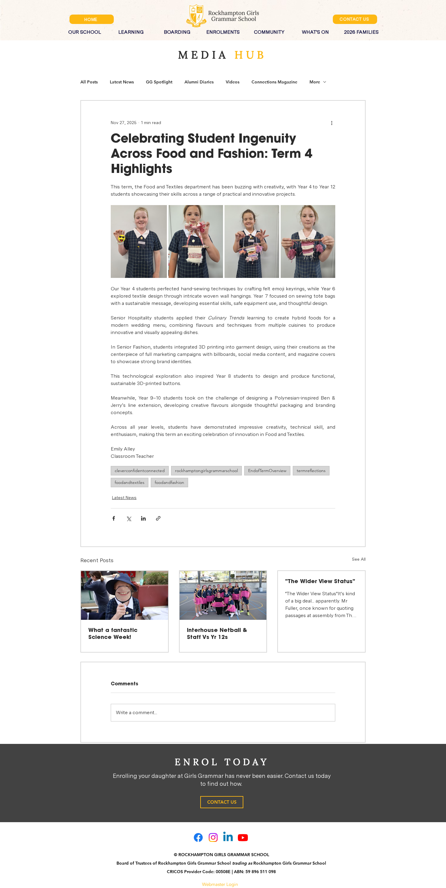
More (314, 82)
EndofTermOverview (267, 470)
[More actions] (331, 122)
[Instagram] (213, 837)
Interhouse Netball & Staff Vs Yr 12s (217, 634)
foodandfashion (169, 482)
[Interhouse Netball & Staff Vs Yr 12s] (223, 595)
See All (359, 559)
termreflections (311, 470)
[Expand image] (139, 241)
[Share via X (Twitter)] (128, 518)
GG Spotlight (159, 82)
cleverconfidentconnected (140, 470)
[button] (85, 29)
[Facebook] (198, 837)
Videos (232, 82)
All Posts (89, 82)
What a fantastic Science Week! (112, 634)
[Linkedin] (228, 837)
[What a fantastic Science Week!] (124, 595)
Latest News (122, 82)
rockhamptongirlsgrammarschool (206, 470)
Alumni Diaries (199, 82)
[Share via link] (158, 518)
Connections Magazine (274, 82)
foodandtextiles (129, 482)
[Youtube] (243, 837)
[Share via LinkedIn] (143, 518)
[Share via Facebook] (114, 518)
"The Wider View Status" (320, 581)
